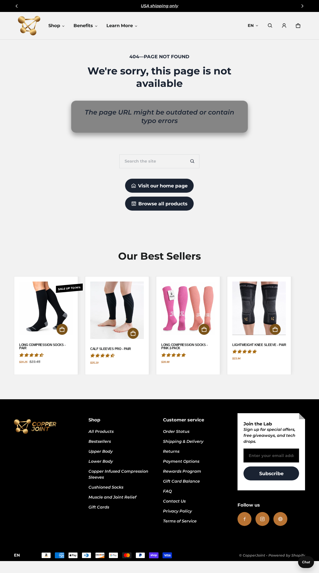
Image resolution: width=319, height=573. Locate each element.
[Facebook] (244, 519)
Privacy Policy (177, 511)
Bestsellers (99, 441)
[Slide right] (302, 6)
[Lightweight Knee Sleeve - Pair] (259, 311)
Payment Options (181, 461)
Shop (54, 25)
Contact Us (174, 501)
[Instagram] (262, 519)
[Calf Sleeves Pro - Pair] (117, 313)
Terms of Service (180, 521)
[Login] (284, 26)
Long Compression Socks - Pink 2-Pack (184, 346)
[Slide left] (17, 6)
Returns (171, 451)
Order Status (176, 431)
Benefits (83, 25)
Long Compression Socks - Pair (42, 346)
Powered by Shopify (286, 555)
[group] (49, 325)
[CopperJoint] (29, 25)
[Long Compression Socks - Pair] (46, 311)
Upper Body (100, 451)
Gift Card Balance (181, 481)
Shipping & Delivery (183, 441)
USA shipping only (159, 5)
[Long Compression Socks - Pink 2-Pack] (188, 311)
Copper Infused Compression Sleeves (118, 474)
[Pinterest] (280, 519)
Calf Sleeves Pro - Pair (110, 349)
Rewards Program (182, 471)
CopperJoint (254, 555)
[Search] (192, 161)
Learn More (119, 25)
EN (251, 25)
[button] (270, 26)
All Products (101, 431)
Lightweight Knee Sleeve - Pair (259, 345)
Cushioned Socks (105, 487)
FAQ (167, 491)
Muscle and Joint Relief (112, 497)
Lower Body (100, 461)
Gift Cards (98, 507)
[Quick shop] (62, 329)
